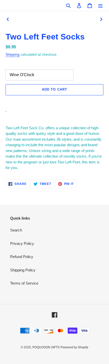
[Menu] (100, 5)
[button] (54, 101)
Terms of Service (24, 283)
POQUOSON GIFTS (46, 347)
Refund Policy (21, 256)
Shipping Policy (22, 270)
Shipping (13, 54)
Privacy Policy (22, 243)
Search (16, 230)
